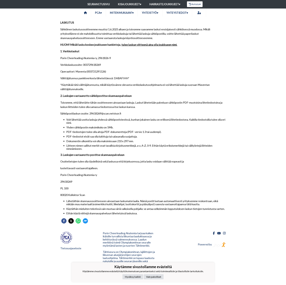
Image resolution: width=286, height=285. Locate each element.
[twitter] (71, 221)
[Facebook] (212, 233)
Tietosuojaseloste (70, 248)
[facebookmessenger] (85, 221)
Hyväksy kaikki (133, 276)
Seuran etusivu (98, 4)
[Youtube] (218, 233)
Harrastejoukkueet (164, 4)
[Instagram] (223, 233)
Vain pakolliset (153, 276)
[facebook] (64, 221)
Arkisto (196, 4)
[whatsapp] (78, 221)
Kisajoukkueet (129, 4)
